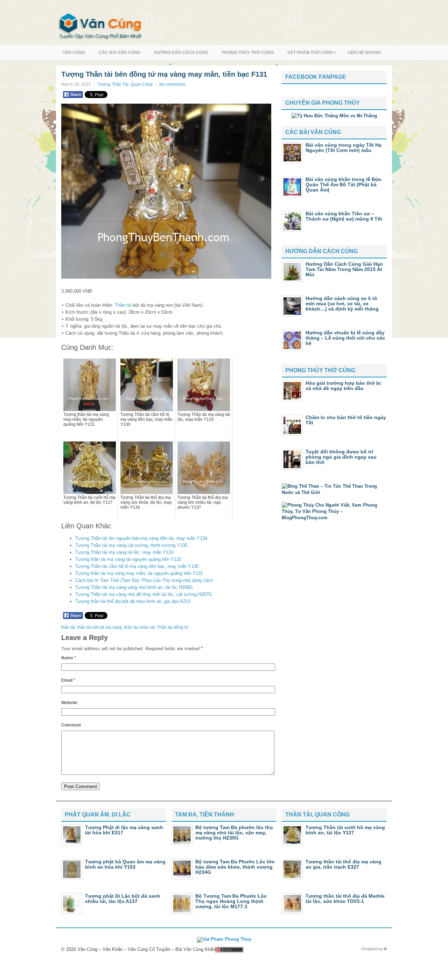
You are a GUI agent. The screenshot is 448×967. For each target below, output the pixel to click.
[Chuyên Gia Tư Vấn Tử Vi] (334, 115)
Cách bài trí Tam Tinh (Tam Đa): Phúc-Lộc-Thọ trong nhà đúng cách (144, 580)
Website (69, 702)
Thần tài (123, 305)
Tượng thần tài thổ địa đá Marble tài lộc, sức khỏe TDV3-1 (345, 898)
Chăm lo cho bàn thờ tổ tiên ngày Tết (346, 420)
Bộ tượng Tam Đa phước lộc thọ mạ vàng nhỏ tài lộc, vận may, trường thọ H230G (234, 833)
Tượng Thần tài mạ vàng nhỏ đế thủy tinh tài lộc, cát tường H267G (143, 594)
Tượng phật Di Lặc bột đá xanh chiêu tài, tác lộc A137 (122, 898)
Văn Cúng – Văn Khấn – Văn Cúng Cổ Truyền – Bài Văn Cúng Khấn (146, 949)
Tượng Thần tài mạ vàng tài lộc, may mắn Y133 (124, 552)
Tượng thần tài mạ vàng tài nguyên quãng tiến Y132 (128, 559)
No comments (172, 84)
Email (68, 680)
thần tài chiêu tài (139, 627)
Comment (71, 725)
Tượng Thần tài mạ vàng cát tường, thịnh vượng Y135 (131, 545)
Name (68, 657)
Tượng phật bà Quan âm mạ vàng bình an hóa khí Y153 (125, 864)
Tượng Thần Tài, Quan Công (125, 84)
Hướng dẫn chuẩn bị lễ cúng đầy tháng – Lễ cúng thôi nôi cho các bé (345, 338)
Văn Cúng (73, 52)
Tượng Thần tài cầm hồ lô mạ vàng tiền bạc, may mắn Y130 (136, 566)
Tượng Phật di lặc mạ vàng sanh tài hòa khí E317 (124, 830)
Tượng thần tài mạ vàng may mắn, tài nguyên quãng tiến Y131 (139, 573)
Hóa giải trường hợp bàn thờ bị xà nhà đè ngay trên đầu (343, 385)
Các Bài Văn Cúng (119, 52)
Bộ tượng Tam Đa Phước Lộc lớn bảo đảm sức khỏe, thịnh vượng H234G (235, 867)
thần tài (68, 627)
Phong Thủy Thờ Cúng (248, 52)
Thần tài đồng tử (172, 627)
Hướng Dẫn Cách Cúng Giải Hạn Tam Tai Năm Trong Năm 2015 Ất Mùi (344, 269)
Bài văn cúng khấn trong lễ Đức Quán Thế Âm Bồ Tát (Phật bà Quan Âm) (344, 184)
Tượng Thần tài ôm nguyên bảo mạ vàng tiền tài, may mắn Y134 (141, 538)
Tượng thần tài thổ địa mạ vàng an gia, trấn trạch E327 (344, 864)
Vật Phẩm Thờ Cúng (312, 52)
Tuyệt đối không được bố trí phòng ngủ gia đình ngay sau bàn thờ (341, 457)
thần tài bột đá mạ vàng (99, 627)
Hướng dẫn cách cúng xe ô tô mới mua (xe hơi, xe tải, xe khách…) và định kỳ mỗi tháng (342, 303)
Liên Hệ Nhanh (364, 52)
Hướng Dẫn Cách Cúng (181, 52)
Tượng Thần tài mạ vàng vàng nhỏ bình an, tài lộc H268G (134, 587)
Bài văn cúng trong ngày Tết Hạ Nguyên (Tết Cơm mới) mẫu (344, 147)
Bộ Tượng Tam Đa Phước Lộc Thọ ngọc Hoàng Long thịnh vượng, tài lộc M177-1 (231, 901)
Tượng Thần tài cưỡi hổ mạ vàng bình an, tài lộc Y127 (345, 830)
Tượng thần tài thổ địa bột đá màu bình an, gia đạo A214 (132, 601)
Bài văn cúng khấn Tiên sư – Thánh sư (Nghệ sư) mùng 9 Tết (344, 216)
